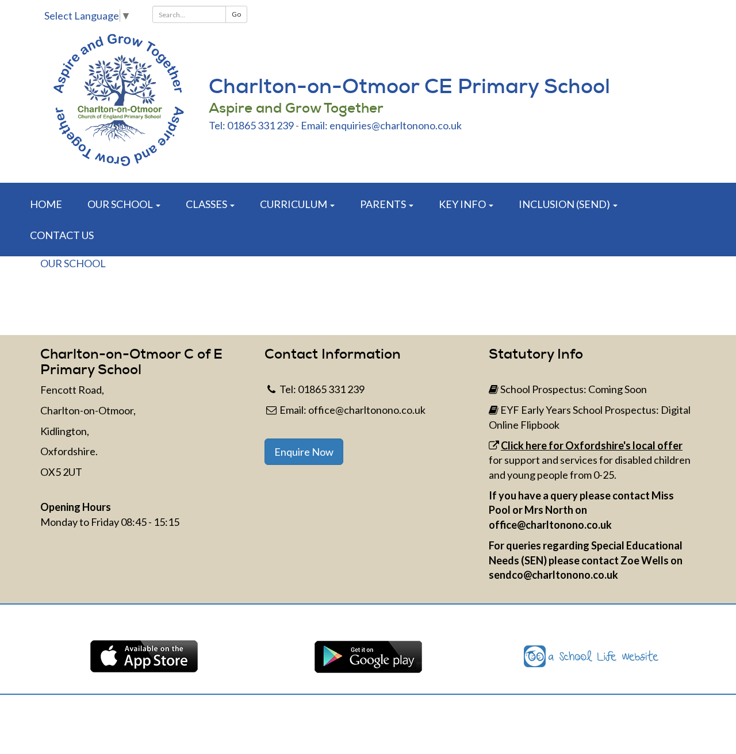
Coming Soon (617, 389)
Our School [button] (121, 204)
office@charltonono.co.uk (366, 409)
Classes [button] (207, 204)
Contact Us (62, 235)
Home (46, 204)
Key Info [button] (463, 204)
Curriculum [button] (294, 204)
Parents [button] (384, 204)
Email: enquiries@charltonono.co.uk (381, 125)
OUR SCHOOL (73, 263)
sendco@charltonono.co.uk (553, 574)
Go (236, 14)
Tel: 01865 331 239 (251, 125)
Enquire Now (304, 451)
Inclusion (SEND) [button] (565, 204)
